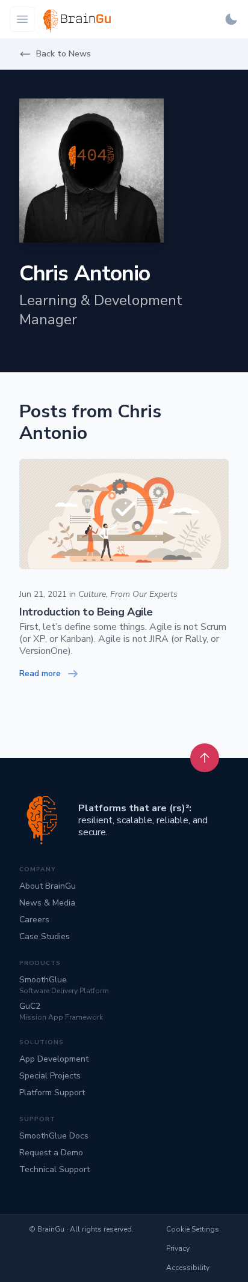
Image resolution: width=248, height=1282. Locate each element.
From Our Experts (144, 594)
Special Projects (50, 1075)
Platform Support (52, 1092)
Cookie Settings (192, 1229)
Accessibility (187, 1267)
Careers (34, 919)
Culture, (93, 594)
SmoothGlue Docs (53, 1135)
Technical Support (54, 1169)
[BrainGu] (42, 820)
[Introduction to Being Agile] (124, 514)
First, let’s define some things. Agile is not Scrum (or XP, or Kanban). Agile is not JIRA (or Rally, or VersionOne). (122, 639)
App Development (53, 1059)
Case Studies (44, 936)
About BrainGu (47, 886)
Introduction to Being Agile (86, 612)
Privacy (178, 1248)
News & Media (47, 903)
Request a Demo (51, 1152)
